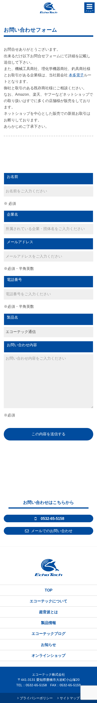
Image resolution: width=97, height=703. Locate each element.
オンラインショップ (48, 656)
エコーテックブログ (48, 634)
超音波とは (48, 612)
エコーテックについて (48, 601)
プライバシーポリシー (36, 698)
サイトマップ (70, 698)
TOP (49, 590)
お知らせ (48, 645)
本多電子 (76, 75)
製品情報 (48, 623)
